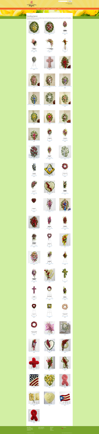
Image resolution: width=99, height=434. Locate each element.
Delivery (51, 428)
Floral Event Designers (32, 4)
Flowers (48, 8)
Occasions (43, 8)
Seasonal (38, 8)
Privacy (51, 429)
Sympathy (59, 8)
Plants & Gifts (53, 8)
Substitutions (52, 430)
